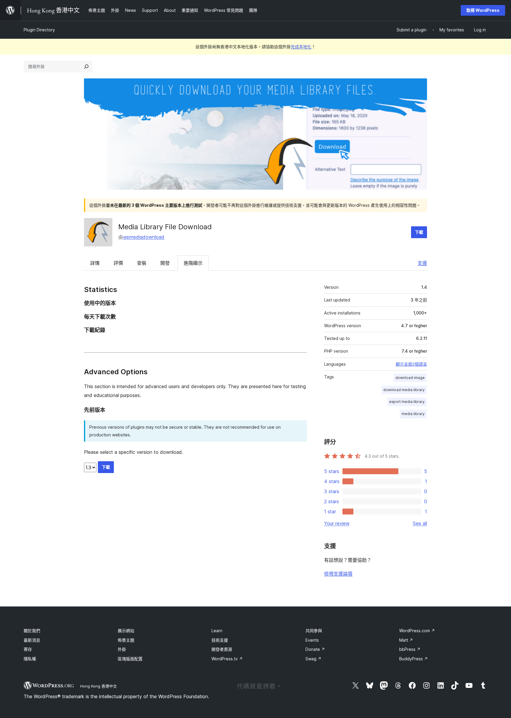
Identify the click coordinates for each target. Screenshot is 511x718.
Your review (337, 523)
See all (420, 523)
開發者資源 (221, 649)
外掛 (122, 649)
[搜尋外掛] (86, 66)
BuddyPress (413, 658)
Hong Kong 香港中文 (98, 686)
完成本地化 (301, 46)
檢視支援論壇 (338, 574)
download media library (404, 390)
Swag (313, 658)
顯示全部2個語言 (411, 364)
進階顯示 (193, 263)
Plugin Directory (39, 29)
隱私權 (30, 658)
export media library (407, 401)
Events (312, 640)
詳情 (95, 263)
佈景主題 (126, 640)
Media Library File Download (165, 226)
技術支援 (219, 640)
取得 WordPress (482, 10)
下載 (419, 232)
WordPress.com (417, 630)
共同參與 (313, 630)
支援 (422, 263)
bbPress (410, 649)
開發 (165, 263)
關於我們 (32, 630)
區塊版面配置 (130, 658)
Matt (406, 640)
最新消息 (32, 640)
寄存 (28, 649)
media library (413, 414)
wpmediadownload (143, 237)
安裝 (141, 263)
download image (410, 377)
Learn (216, 630)
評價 (118, 263)
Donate (315, 649)
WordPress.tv (227, 658)
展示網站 (126, 630)
